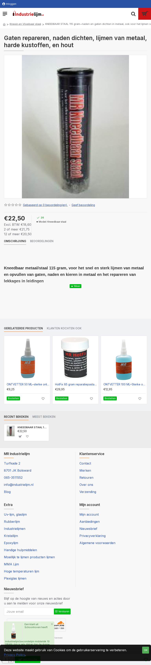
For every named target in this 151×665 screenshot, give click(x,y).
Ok (145, 650)
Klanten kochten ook (64, 328)
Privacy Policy (14, 655)
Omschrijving (15, 241)
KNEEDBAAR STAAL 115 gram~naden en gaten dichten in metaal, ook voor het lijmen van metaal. (32, 427)
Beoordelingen (41, 241)
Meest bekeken (43, 416)
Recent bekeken (16, 416)
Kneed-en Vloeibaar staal (25, 23)
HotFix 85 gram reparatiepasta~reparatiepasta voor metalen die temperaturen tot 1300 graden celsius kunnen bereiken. (76, 384)
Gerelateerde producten (23, 328)
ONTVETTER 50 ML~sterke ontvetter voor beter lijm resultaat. (28, 384)
